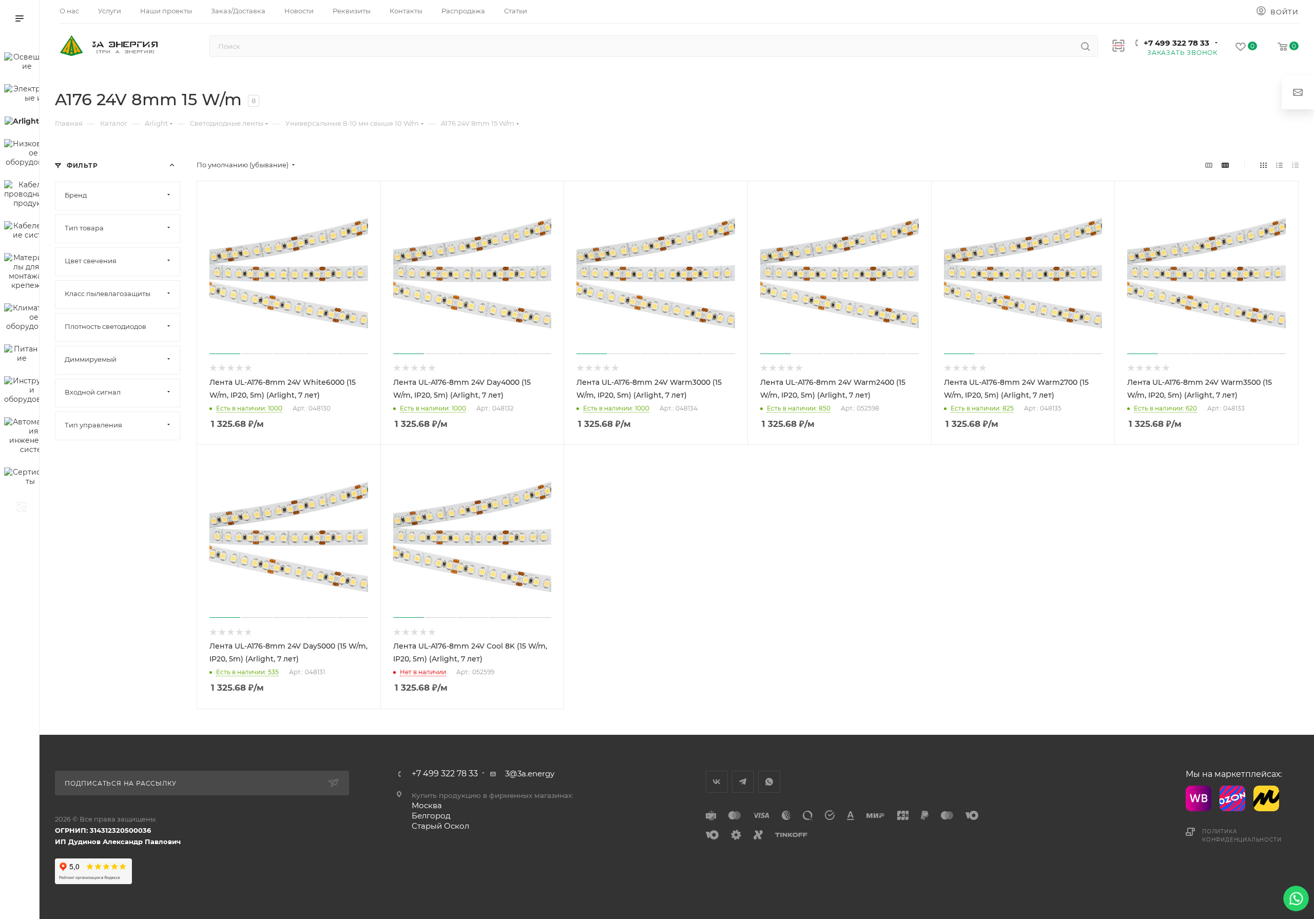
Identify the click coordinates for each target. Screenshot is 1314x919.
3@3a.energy (529, 773)
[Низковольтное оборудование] (21, 154)
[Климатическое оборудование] (21, 318)
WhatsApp (769, 782)
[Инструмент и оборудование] (21, 391)
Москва (427, 805)
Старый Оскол (440, 826)
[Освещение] (21, 63)
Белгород (431, 815)
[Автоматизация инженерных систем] (21, 437)
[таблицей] (1295, 165)
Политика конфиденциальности (1241, 835)
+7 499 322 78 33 (1176, 43)
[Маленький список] (1209, 165)
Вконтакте (717, 782)
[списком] (1279, 165)
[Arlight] (21, 122)
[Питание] (21, 355)
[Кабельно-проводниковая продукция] (21, 195)
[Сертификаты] (21, 478)
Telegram (743, 782)
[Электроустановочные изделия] (21, 95)
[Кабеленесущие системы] (21, 232)
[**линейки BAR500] (21, 508)
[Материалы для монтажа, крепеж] (21, 273)
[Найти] (1085, 46)
